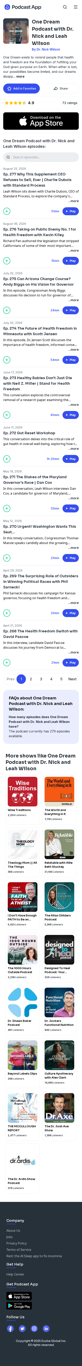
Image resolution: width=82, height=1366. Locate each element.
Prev (11, 679)
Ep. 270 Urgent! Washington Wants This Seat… (39, 529)
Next (72, 679)
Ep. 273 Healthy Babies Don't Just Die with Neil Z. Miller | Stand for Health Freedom (37, 383)
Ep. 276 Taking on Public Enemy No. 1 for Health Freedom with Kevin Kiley (39, 232)
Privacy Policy (16, 1243)
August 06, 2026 (14, 223)
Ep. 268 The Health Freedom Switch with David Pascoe (40, 634)
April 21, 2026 (12, 625)
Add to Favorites (24, 88)
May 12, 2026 (12, 521)
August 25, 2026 (14, 168)
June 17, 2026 (12, 372)
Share (64, 88)
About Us (13, 1230)
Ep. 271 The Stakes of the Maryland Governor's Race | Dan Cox (35, 480)
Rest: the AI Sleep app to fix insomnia (34, 1256)
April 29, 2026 (12, 570)
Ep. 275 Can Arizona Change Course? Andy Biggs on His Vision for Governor (38, 282)
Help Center (15, 1274)
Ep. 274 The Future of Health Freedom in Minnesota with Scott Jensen (40, 331)
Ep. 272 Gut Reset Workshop (29, 433)
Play (73, 211)
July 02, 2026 (12, 273)
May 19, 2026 (12, 471)
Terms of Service (18, 1249)
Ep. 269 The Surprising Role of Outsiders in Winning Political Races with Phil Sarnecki (40, 581)
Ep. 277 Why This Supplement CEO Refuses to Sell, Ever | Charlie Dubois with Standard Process (37, 180)
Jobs (9, 1237)
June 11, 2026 (12, 427)
